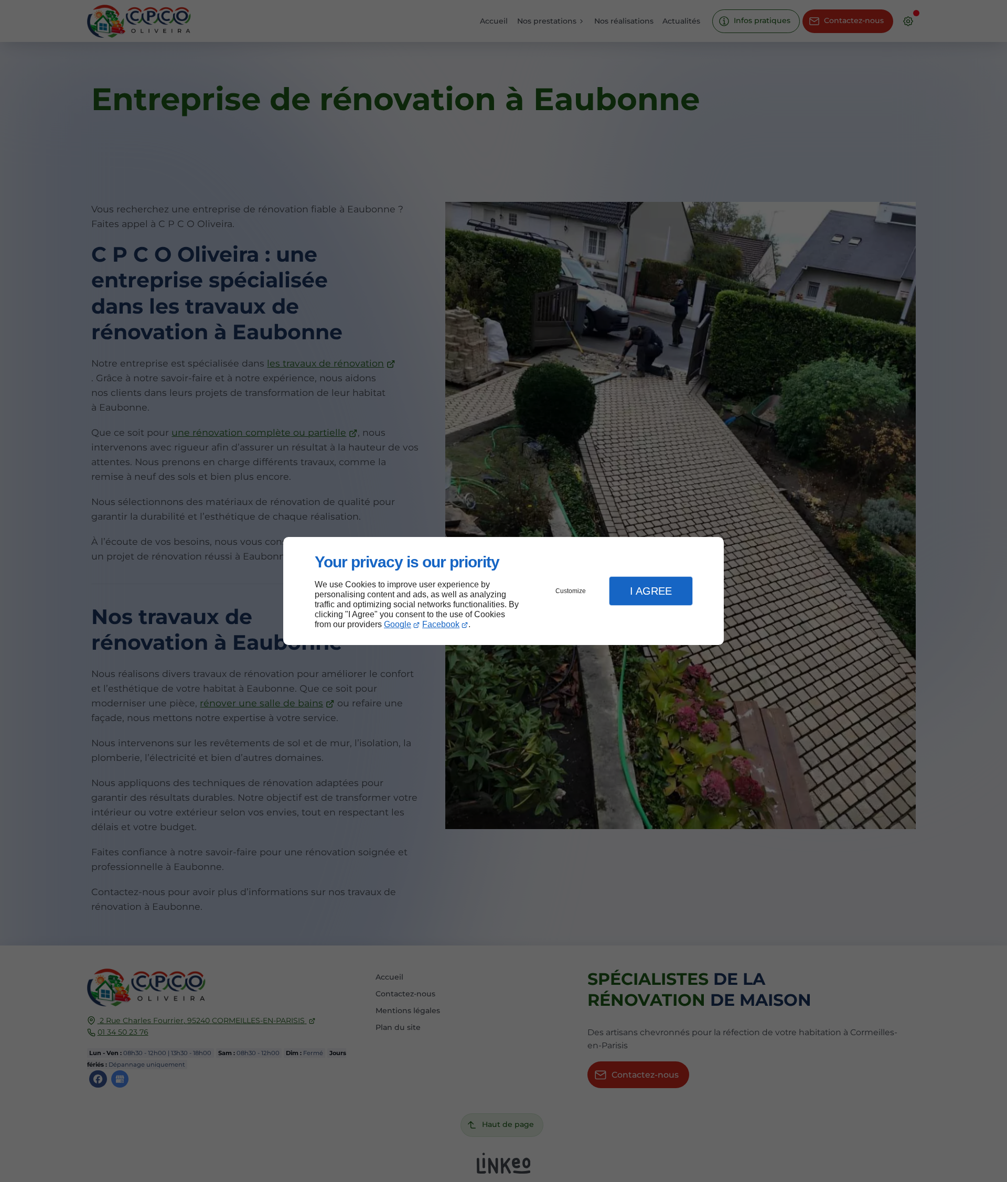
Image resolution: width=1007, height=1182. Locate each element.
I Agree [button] (651, 591)
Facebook (440, 624)
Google (397, 624)
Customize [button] (570, 591)
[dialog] (503, 591)
